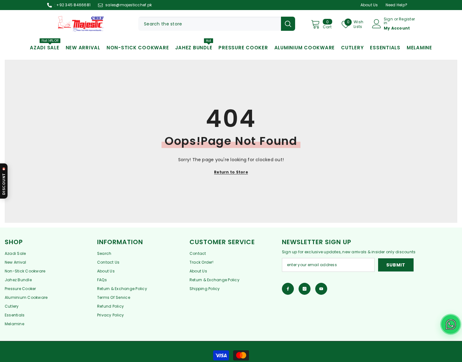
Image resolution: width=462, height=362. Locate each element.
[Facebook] (288, 289)
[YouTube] (321, 289)
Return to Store (231, 172)
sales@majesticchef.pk (128, 5)
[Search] (216, 24)
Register (407, 19)
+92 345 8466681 (73, 5)
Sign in (388, 21)
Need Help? (396, 5)
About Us (369, 5)
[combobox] (209, 24)
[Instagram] (305, 289)
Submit (395, 265)
